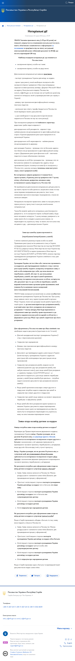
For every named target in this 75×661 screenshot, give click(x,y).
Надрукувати (54, 575)
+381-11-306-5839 (35, 607)
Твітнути (37, 575)
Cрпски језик (67, 646)
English (69, 643)
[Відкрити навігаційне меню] (3, 3)
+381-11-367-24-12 (22, 607)
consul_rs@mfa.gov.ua (23, 618)
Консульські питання (13, 26)
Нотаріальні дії (28, 26)
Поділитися (22, 575)
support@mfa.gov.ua (16, 646)
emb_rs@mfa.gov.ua (9, 618)
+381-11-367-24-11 (9, 607)
